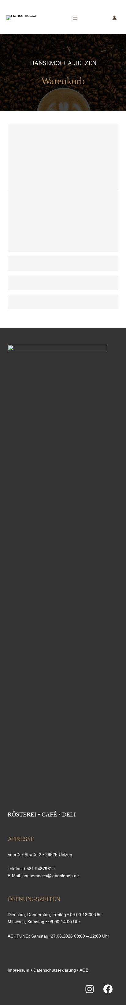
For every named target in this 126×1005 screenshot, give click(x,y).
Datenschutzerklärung (54, 970)
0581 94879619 (39, 868)
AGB (84, 970)
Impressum (18, 970)
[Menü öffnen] (75, 17)
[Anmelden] (114, 17)
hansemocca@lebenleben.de (50, 875)
